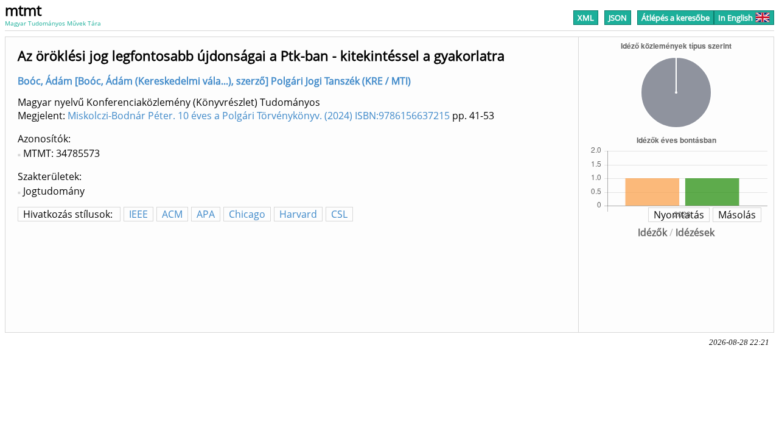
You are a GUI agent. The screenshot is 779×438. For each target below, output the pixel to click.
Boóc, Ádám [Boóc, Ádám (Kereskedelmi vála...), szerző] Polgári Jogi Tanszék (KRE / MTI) (214, 81)
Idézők (652, 232)
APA (206, 214)
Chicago (247, 214)
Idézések (695, 232)
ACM (172, 214)
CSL (339, 214)
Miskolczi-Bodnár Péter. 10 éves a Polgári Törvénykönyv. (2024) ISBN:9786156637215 (259, 115)
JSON (618, 17)
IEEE (138, 214)
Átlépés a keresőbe (675, 17)
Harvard (298, 214)
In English (735, 17)
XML (586, 17)
